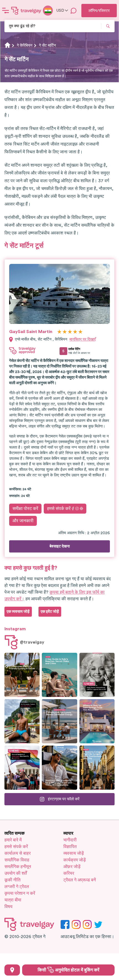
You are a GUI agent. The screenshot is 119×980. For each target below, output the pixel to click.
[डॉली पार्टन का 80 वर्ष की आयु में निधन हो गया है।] (97, 675)
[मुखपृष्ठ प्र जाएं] (26, 10)
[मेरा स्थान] (12, 970)
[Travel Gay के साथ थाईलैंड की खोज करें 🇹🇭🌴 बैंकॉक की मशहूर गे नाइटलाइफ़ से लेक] (22, 721)
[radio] (59, 332)
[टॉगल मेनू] (5, 10)
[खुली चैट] (73, 10)
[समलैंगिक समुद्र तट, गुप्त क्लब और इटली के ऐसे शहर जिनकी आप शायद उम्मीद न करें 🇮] (59, 675)
